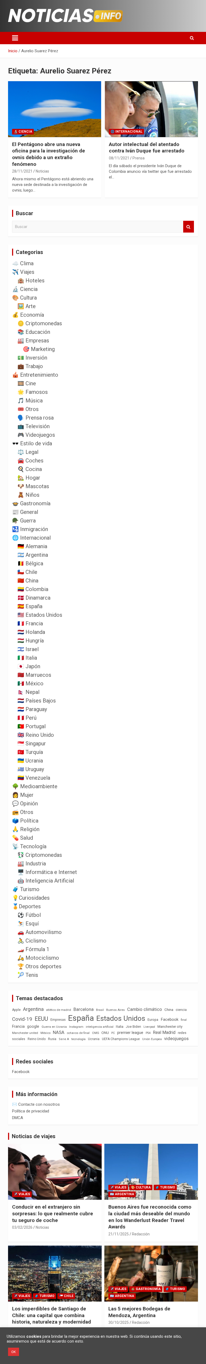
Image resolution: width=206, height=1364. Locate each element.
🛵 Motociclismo (38, 958)
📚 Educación (33, 332)
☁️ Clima (23, 263)
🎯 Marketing (39, 349)
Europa (153, 1020)
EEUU (41, 1018)
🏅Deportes (26, 906)
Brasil (100, 1010)
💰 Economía (28, 315)
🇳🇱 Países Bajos (36, 700)
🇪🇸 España (29, 606)
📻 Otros (22, 812)
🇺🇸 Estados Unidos (39, 615)
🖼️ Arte (26, 306)
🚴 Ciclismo (31, 940)
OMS (95, 1033)
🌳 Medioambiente (34, 786)
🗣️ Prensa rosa (35, 417)
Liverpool (149, 1027)
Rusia (52, 1039)
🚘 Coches (30, 460)
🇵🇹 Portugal (31, 726)
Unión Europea (152, 1039)
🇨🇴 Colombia (32, 589)
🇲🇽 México (30, 683)
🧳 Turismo (25, 889)
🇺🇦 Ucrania (30, 760)
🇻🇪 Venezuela (33, 778)
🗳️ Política (25, 820)
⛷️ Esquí (28, 923)
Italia (119, 1027)
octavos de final (78, 1033)
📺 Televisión (33, 426)
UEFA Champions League (121, 1039)
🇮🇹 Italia (27, 658)
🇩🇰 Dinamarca (33, 598)
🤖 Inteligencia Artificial (45, 880)
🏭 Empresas (33, 340)
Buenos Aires (115, 1010)
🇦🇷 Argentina (32, 555)
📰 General (25, 512)
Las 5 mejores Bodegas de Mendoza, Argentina (139, 1312)
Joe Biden (133, 1027)
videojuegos (176, 1038)
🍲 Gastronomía (31, 503)
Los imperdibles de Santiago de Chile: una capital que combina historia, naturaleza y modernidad (51, 1315)
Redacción (141, 1234)
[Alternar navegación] (15, 38)
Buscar (188, 227)
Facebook (169, 1019)
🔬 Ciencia (23, 131)
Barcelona (83, 1009)
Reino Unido (37, 1039)
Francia (18, 1026)
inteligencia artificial (99, 1027)
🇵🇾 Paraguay (32, 709)
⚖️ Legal (27, 452)
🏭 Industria (31, 863)
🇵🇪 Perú (26, 718)
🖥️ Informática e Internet (47, 872)
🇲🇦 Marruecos (34, 675)
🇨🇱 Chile (27, 572)
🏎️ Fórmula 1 (33, 949)
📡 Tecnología (29, 846)
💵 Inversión (32, 357)
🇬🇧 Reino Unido (35, 735)
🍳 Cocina (29, 469)
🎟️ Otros (28, 409)
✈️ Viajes (23, 272)
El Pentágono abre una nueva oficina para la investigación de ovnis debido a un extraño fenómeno (48, 154)
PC (113, 1033)
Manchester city (169, 1027)
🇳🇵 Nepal (28, 692)
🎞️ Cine (26, 383)
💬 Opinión (25, 803)
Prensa (139, 158)
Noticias (42, 171)
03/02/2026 (22, 1227)
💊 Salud (22, 838)
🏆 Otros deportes (39, 966)
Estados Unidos (120, 1018)
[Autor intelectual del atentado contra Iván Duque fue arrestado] (151, 109)
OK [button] (13, 1352)
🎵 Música (30, 400)
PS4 (148, 1033)
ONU (105, 1032)
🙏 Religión (25, 829)
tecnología (78, 1039)
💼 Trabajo (30, 366)
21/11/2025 (118, 1234)
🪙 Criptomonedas (39, 323)
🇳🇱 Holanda (31, 632)
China (168, 1010)
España (81, 1018)
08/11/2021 (119, 158)
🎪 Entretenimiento (35, 375)
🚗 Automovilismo (39, 932)
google (33, 1026)
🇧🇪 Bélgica (30, 563)
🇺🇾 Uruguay (30, 769)
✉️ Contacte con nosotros (36, 1104)
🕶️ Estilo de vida (32, 443)
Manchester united (25, 1033)
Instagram (76, 1027)
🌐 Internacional (126, 131)
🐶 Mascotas (33, 486)
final (184, 1020)
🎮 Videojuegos (36, 435)
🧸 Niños (28, 495)
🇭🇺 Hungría (30, 640)
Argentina (33, 1009)
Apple (16, 1010)
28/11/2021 (22, 171)
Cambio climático (144, 1009)
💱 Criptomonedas (39, 855)
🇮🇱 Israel (28, 649)
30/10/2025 (118, 1322)
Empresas (58, 1020)
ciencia (181, 1010)
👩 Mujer (23, 795)
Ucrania (94, 1039)
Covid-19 (22, 1019)
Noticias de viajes (34, 1136)
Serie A (64, 1039)
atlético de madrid (58, 1010)
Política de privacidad (30, 1111)
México (45, 1033)
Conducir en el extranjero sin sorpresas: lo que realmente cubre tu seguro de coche (52, 1213)
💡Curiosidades (31, 898)
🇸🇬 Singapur (31, 743)
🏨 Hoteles (31, 280)
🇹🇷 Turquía (30, 752)
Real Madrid (164, 1032)
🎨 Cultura (24, 297)
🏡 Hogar (28, 477)
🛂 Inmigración (30, 529)
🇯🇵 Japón (28, 666)
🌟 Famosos (32, 392)
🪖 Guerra (24, 520)
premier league (130, 1032)
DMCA (17, 1117)
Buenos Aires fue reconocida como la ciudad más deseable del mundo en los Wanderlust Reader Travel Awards (149, 1217)
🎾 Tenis (27, 975)
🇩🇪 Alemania (32, 546)
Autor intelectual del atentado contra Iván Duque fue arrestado (146, 147)
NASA (58, 1032)
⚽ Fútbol (29, 915)
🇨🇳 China (27, 580)
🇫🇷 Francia (30, 623)
